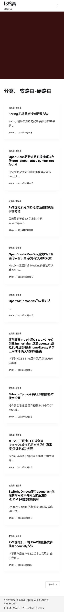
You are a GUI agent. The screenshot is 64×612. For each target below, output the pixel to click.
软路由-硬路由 (15, 108)
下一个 (51, 584)
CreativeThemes (34, 608)
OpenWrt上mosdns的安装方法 (30, 301)
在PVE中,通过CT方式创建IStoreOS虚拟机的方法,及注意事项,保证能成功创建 (30, 444)
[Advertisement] (32, 45)
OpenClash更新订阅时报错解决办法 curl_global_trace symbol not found (31, 160)
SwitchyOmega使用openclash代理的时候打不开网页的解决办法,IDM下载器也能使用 (31, 495)
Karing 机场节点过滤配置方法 (28, 114)
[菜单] (58, 5)
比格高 (10, 3)
